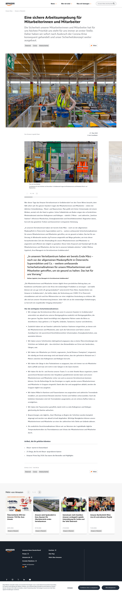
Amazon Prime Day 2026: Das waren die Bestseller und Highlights (50, 455)
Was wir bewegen (83, 4)
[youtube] (31, 580)
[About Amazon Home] (10, 550)
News (53, 4)
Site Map (52, 554)
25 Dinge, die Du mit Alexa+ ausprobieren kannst (44, 452)
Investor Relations (28, 561)
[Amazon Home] (10, 4)
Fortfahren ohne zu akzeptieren (89, 587)
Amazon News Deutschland (31, 550)
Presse (24, 554)
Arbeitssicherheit (43, 45)
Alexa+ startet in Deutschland (37, 448)
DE (26, 567)
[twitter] (19, 580)
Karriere (51, 550)
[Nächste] (37, 193)
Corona (35, 45)
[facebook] (8, 580)
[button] (56, 4)
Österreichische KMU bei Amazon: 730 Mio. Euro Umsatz (16, 517)
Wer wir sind (65, 4)
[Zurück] (27, 193)
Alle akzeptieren (110, 588)
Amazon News (9, 11)
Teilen (95, 45)
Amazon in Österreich (20, 11)
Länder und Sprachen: (28, 564)
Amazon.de (26, 557)
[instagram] (13, 580)
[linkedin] (25, 580)
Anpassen (70, 587)
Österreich (28, 45)
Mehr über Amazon (55, 557)
